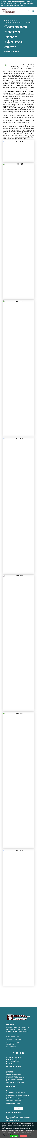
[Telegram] (17, 1053)
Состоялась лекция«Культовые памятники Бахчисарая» (15, 1099)
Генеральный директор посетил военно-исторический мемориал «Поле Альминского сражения (18, 1092)
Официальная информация (14, 1079)
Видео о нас (9, 1072)
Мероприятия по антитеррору (15, 1082)
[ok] (20, 1053)
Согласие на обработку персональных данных (14, 1121)
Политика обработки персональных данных (18, 1118)
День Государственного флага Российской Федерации (15, 1102)
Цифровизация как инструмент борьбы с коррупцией (18, 1096)
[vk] (14, 1053)
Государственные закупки (13, 1074)
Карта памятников (11, 1076)
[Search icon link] (28, 11)
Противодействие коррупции (14, 1081)
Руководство (10, 1071)
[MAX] (23, 1053)
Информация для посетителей (15, 1077)
